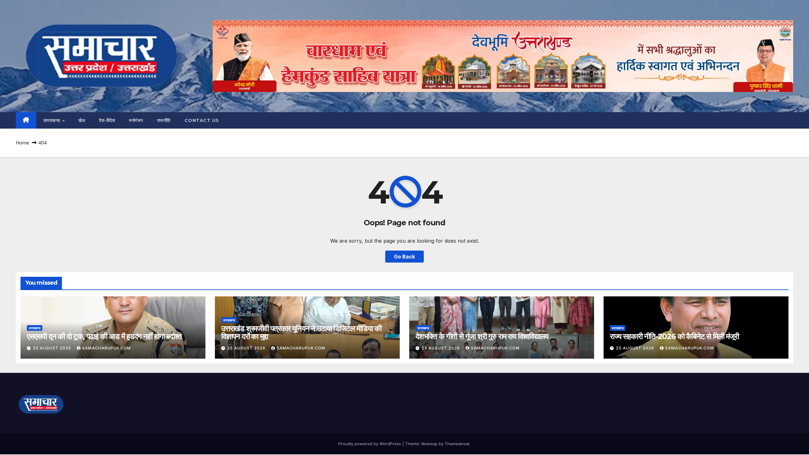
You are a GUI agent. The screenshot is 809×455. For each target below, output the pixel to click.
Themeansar (457, 443)
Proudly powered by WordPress (370, 443)
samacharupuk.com (106, 348)
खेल (81, 120)
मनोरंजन (136, 120)
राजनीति (164, 120)
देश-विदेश (107, 120)
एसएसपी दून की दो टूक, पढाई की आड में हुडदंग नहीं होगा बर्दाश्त (104, 336)
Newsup (429, 443)
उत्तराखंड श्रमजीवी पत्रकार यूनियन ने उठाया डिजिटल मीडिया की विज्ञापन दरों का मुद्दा (301, 332)
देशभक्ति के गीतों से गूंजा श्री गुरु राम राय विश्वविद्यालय (482, 336)
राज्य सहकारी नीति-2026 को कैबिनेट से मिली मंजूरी (674, 336)
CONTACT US (202, 120)
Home (22, 143)
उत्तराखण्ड (52, 120)
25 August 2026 (52, 348)
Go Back (404, 256)
